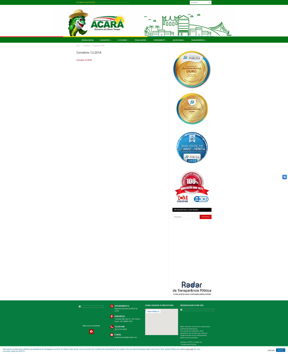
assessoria (187, 331)
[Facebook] (91, 331)
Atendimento (159, 40)
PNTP (190, 342)
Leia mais (189, 349)
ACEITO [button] (281, 350)
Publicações (140, 40)
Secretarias (178, 40)
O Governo (122, 40)
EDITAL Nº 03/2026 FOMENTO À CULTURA (113, 2)
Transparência (198, 40)
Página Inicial (88, 40)
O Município (105, 40)
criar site (195, 326)
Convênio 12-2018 (84, 60)
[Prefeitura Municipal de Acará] (144, 22)
